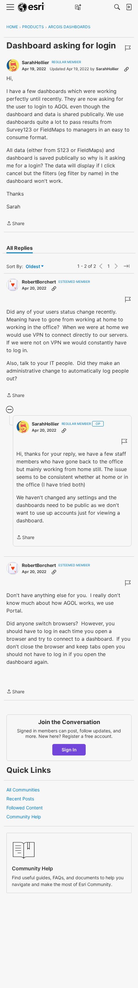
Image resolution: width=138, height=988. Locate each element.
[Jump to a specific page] (126, 266)
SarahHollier (35, 62)
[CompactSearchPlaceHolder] (117, 7)
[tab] (20, 247)
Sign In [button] (69, 749)
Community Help (23, 816)
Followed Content (24, 807)
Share (15, 224)
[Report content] (128, 48)
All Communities (22, 789)
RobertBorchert (39, 281)
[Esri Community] (31, 7)
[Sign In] (128, 7)
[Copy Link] (126, 69)
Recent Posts (20, 798)
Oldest (33, 267)
